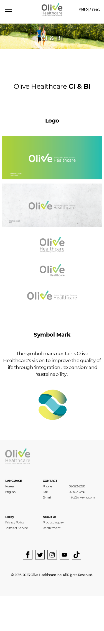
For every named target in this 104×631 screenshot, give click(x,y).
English (10, 492)
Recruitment (51, 528)
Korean (10, 486)
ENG (96, 9)
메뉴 (8, 8)
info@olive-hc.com (82, 497)
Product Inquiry (53, 522)
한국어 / (85, 9)
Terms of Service (16, 528)
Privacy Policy (14, 522)
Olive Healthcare (52, 9)
